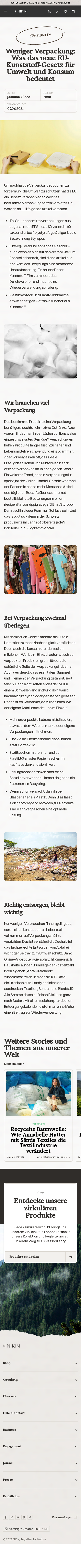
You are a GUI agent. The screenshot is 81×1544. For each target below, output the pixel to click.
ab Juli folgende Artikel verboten (42, 209)
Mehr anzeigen (14, 1064)
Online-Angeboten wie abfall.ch (28, 959)
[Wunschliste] (65, 11)
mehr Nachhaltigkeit (40, 642)
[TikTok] (30, 1517)
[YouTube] (17, 1517)
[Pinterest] (23, 1517)
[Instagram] (11, 1517)
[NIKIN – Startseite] (11, 1346)
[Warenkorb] (73, 11)
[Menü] (5, 11)
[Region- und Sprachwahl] (49, 11)
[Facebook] (5, 1517)
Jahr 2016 (35, 522)
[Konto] (57, 11)
